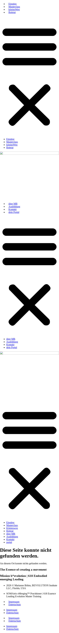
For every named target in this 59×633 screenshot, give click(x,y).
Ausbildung (14, 206)
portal (9, 542)
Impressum (13, 601)
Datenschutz (14, 604)
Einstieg (12, 4)
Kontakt (12, 209)
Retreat (12, 12)
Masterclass (14, 6)
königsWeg (14, 9)
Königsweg (12, 528)
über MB (12, 203)
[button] (29, 75)
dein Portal (13, 212)
